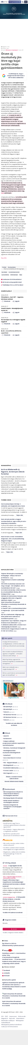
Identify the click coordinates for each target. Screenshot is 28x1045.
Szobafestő (7, 755)
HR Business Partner (12, 714)
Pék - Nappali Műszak (13, 762)
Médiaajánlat (20, 1020)
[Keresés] (22, 2)
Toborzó (8, 712)
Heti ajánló (8, 638)
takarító (6, 736)
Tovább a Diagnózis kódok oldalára (13, 932)
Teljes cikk (19, 515)
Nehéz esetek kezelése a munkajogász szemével (11, 801)
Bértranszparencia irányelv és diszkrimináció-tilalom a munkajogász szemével (13, 793)
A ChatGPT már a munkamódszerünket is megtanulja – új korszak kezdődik (13, 610)
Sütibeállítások (5, 1022)
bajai (2, 193)
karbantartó (7, 738)
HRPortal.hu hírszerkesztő (12, 50)
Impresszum (13, 1016)
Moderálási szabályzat (7, 1020)
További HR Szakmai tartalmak (13, 912)
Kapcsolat (12, 1018)
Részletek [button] (7, 301)
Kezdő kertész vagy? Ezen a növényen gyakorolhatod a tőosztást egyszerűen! (14, 825)
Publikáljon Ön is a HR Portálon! (12, 285)
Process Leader (11, 770)
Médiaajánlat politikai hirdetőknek (11, 1024)
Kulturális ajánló (10, 980)
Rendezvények (10, 789)
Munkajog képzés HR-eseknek (13, 798)
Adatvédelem (20, 1018)
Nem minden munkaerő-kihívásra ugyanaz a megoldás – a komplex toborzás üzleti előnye (13, 654)
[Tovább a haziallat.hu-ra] (14, 840)
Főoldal (4, 267)
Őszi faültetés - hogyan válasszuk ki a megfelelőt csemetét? (13, 830)
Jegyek (17, 301)
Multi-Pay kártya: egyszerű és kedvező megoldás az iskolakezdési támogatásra (13, 661)
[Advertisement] (14, 402)
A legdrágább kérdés (15, 866)
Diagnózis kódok (10, 920)
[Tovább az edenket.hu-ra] (14, 819)
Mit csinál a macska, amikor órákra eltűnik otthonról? (13, 844)
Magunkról (4, 1018)
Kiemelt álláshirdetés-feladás (14, 781)
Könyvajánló (8, 950)
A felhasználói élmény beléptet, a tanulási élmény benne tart (14, 899)
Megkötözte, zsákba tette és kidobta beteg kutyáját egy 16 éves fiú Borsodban (14, 853)
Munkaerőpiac (12, 267)
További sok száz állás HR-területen (14, 724)
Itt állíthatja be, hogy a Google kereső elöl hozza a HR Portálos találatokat (15, 75)
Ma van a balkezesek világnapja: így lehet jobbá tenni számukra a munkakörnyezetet (12, 616)
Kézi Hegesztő (10, 773)
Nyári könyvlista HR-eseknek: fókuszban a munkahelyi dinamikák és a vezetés (13, 604)
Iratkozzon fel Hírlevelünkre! (12, 279)
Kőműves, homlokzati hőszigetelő (14, 748)
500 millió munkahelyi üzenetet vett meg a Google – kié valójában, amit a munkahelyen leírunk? (13, 586)
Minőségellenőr (11, 765)
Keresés (5, 923)
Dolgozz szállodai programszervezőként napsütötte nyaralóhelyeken (14, 743)
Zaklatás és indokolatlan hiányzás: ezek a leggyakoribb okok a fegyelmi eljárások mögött (14, 598)
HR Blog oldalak (10, 863)
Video (6, 941)
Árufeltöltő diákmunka (13, 768)
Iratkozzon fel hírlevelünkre (9, 1026)
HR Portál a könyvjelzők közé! (12, 282)
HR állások (8, 704)
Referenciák (21, 1016)
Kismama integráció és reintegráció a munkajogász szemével (12, 806)
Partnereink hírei (11, 816)
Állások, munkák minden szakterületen (14, 777)
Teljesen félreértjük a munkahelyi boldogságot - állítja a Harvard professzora (12, 575)
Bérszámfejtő (10, 706)
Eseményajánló (6, 291)
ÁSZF (6, 1016)
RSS (2, 1016)
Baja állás (4, 258)
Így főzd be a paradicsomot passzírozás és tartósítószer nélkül (13, 834)
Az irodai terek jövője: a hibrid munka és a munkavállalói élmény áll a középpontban (13, 592)
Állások (7, 733)
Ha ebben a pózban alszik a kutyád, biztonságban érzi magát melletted (13, 848)
